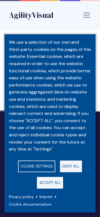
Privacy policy (21, 196)
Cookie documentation (30, 204)
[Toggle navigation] (86, 15)
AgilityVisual (31, 15)
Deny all (70, 166)
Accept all (50, 182)
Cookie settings (37, 166)
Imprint (45, 196)
